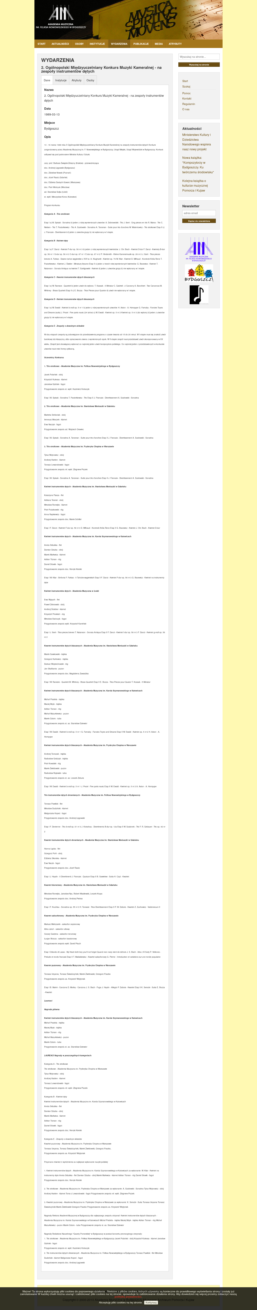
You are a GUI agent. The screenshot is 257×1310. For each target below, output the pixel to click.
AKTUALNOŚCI (60, 44)
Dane (47, 80)
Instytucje (61, 80)
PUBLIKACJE (141, 44)
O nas (185, 109)
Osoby (90, 80)
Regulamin (188, 104)
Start (185, 81)
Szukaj (186, 86)
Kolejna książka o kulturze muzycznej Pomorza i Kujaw (195, 185)
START (42, 44)
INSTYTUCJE (97, 44)
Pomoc (186, 93)
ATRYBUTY (175, 44)
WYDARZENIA (119, 44)
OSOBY (79, 44)
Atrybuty (76, 80)
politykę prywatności (128, 1296)
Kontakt (186, 98)
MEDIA (159, 44)
